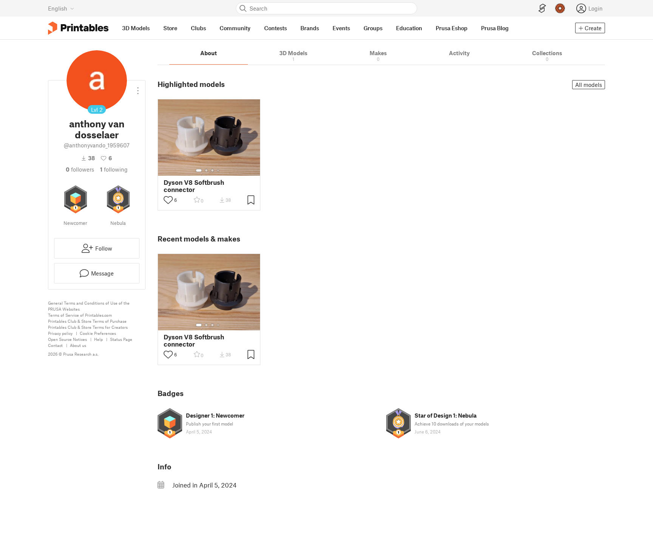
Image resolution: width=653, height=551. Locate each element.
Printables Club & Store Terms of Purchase (87, 321)
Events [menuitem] (341, 28)
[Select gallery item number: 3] (212, 170)
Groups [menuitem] (373, 28)
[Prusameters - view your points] (560, 8)
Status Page (121, 339)
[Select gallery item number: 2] (206, 170)
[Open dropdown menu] (137, 87)
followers (80, 169)
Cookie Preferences (98, 333)
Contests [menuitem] (275, 28)
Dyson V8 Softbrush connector (194, 186)
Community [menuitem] (235, 28)
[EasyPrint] (542, 8)
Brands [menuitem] (309, 28)
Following (114, 169)
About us (78, 345)
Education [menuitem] (409, 28)
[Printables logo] (78, 28)
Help (98, 339)
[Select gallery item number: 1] (199, 170)
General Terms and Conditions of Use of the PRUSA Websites (89, 305)
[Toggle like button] (168, 199)
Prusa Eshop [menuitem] (451, 28)
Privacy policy (60, 333)
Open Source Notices (67, 339)
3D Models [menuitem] (136, 28)
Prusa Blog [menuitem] (495, 28)
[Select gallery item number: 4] (218, 170)
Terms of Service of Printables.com (80, 315)
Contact (55, 345)
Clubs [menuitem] (198, 28)
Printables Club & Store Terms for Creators (88, 327)
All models (588, 84)
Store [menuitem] (170, 28)
